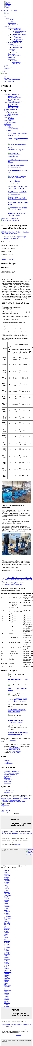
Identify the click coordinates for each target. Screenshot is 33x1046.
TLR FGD (15, 52)
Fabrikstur (11, 19)
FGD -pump (11, 50)
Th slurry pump (16, 29)
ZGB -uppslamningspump (19, 34)
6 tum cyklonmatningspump (16, 149)
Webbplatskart (15, 797)
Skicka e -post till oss (7, 259)
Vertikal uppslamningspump (16, 36)
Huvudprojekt (12, 23)
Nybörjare (7, 65)
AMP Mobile (24, 797)
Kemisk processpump (14, 55)
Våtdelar (14, 60)
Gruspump (11, 44)
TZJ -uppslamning (17, 32)
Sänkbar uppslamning (14, 42)
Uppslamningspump (13, 800)
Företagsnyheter (9, 790)
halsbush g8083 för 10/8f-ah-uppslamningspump (17, 700)
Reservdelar (11, 59)
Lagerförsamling (16, 62)
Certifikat (10, 21)
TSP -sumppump (16, 37)
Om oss (6, 18)
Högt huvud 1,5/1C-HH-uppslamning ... (17, 193)
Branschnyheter (8, 792)
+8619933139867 (14, 748)
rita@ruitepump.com (14, 749)
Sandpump (4, 800)
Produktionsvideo (13, 24)
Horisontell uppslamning (15, 28)
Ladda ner (7, 68)
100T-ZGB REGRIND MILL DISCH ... (16, 214)
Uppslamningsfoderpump (8, 801)
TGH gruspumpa (17, 47)
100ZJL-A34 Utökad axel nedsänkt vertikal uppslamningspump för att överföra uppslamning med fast (16, 579)
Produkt (6, 26)
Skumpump (11, 54)
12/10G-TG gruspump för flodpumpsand (18, 680)
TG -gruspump (16, 46)
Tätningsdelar (16, 63)
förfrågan (12, 740)
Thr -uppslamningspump (19, 31)
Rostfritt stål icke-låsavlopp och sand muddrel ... (18, 734)
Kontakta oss (8, 67)
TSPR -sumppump (17, 39)
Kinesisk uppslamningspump (21, 798)
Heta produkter (5, 797)
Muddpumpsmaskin (6, 798)
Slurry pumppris (20, 801)
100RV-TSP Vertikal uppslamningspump (15, 721)
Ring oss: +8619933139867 (9, 10)
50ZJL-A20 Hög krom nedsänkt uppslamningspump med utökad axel (12, 583)
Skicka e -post (5, 805)
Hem (5, 16)
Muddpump (11, 49)
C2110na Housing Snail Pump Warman (17, 711)
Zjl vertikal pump (17, 41)
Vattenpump (11, 57)
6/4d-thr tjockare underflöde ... (14, 182)
